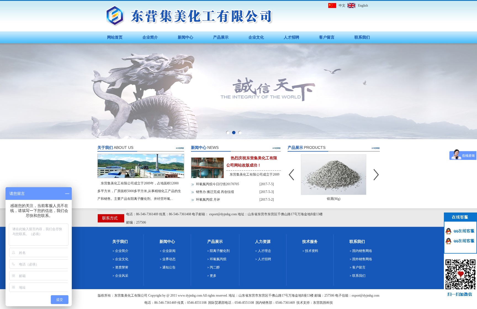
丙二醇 (215, 267)
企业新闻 (169, 251)
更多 (213, 276)
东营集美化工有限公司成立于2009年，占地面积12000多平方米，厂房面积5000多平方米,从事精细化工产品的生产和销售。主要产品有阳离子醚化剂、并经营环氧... (139, 191)
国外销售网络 (362, 259)
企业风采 (121, 276)
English (363, 5)
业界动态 (169, 259)
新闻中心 (185, 37)
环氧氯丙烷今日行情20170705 (217, 184)
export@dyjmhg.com (365, 295)
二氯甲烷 (335, 199)
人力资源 (263, 242)
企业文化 (256, 37)
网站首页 (115, 37)
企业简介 (150, 37)
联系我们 (362, 37)
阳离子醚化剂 (220, 251)
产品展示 (221, 37)
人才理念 (264, 251)
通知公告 (169, 267)
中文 (342, 5)
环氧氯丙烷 (218, 259)
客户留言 (327, 37)
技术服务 (310, 242)
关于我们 (120, 242)
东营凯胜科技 (323, 303)
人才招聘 (291, 37)
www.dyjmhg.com (190, 295)
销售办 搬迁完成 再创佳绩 (215, 192)
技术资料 (311, 251)
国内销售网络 (362, 251)
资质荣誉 (121, 267)
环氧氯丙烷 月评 (208, 199)
